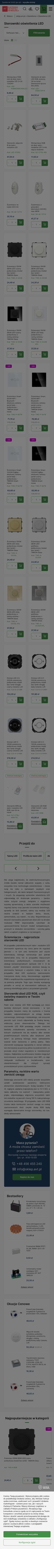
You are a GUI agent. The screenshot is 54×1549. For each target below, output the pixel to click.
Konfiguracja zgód (27, 1542)
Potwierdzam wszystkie (27, 1534)
